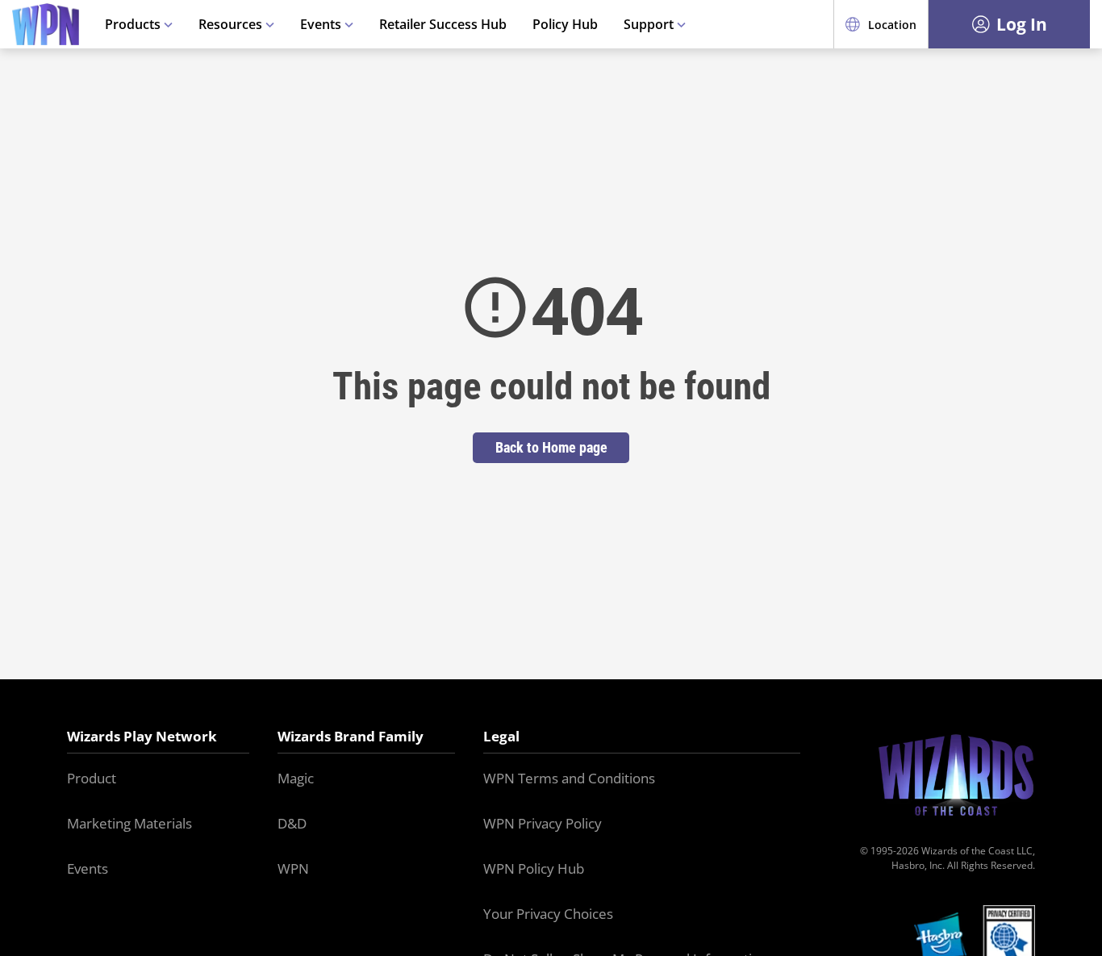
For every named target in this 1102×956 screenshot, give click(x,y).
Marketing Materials (129, 823)
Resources (231, 24)
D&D (292, 823)
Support (650, 24)
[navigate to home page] (45, 24)
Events (322, 24)
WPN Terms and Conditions (569, 778)
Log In (1021, 24)
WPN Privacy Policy (542, 823)
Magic (296, 778)
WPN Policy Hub (533, 868)
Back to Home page (551, 447)
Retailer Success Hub (443, 24)
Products (134, 24)
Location (892, 24)
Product (91, 778)
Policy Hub (565, 24)
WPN (293, 868)
